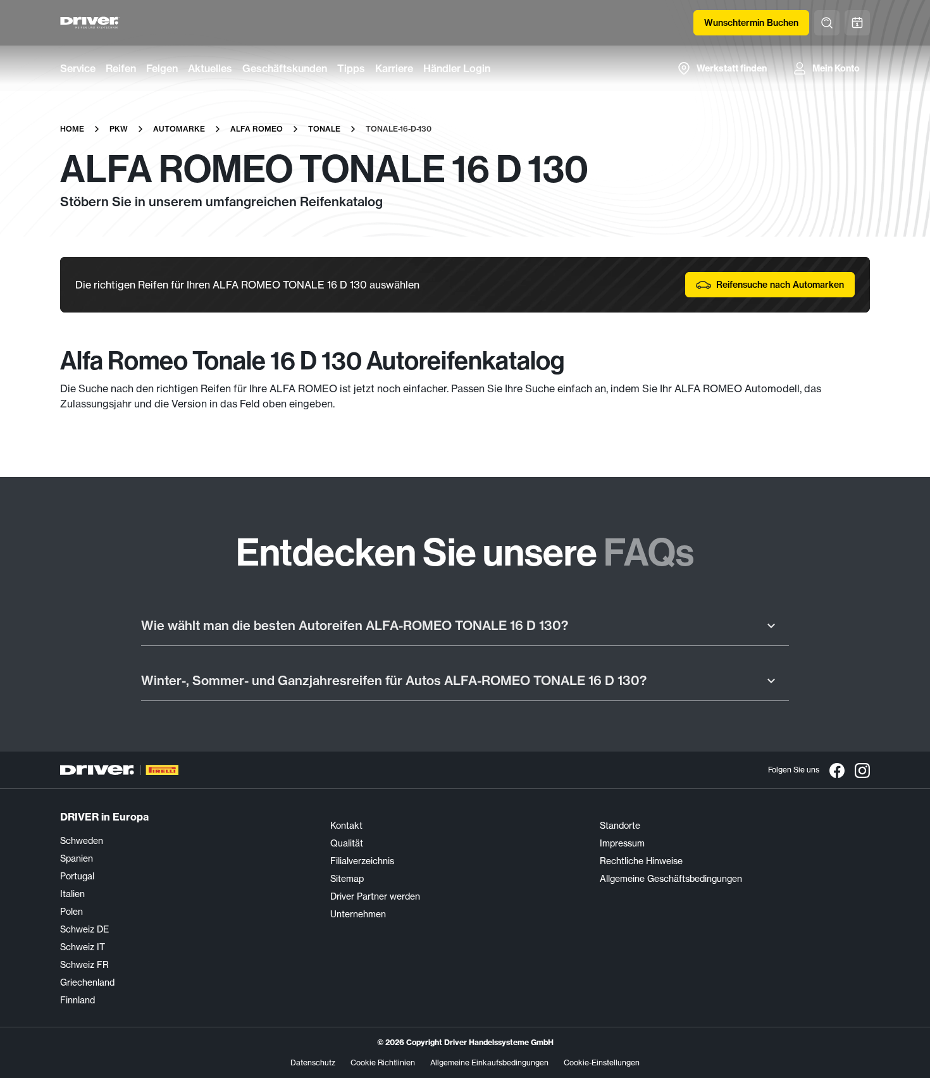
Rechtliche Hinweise (641, 861)
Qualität (346, 843)
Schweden (81, 840)
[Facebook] (837, 770)
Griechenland (87, 982)
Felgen (162, 68)
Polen (71, 911)
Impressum (622, 843)
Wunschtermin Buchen (751, 22)
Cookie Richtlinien (382, 1062)
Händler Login (456, 68)
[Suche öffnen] (827, 22)
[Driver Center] (90, 22)
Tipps (351, 68)
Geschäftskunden (284, 68)
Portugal (77, 876)
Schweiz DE (84, 929)
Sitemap (347, 878)
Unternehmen (358, 914)
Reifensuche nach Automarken (780, 284)
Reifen (121, 68)
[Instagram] (862, 770)
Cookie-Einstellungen (602, 1062)
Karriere (394, 68)
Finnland (77, 1000)
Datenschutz (312, 1062)
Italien (72, 894)
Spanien (76, 858)
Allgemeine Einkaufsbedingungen (489, 1062)
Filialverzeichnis (362, 861)
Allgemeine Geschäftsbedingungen (671, 878)
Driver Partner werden (375, 896)
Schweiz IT (82, 947)
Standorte (620, 825)
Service (78, 68)
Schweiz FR (84, 964)
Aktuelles (210, 68)
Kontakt (346, 825)
